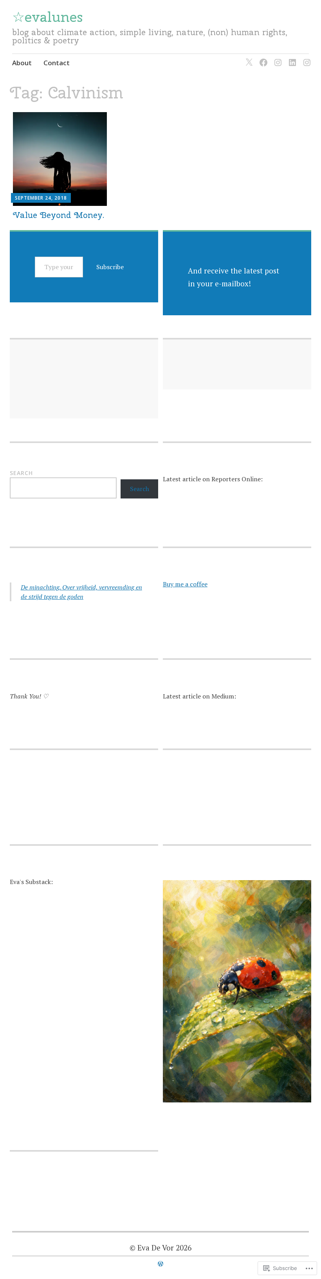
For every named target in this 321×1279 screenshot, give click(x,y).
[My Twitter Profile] (247, 57)
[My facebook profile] (262, 57)
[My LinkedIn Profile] (291, 57)
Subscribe (110, 267)
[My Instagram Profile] (276, 57)
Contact (56, 62)
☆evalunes (47, 16)
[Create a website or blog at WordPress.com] (160, 1263)
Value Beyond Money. (58, 214)
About (22, 62)
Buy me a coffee (185, 584)
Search (21, 473)
